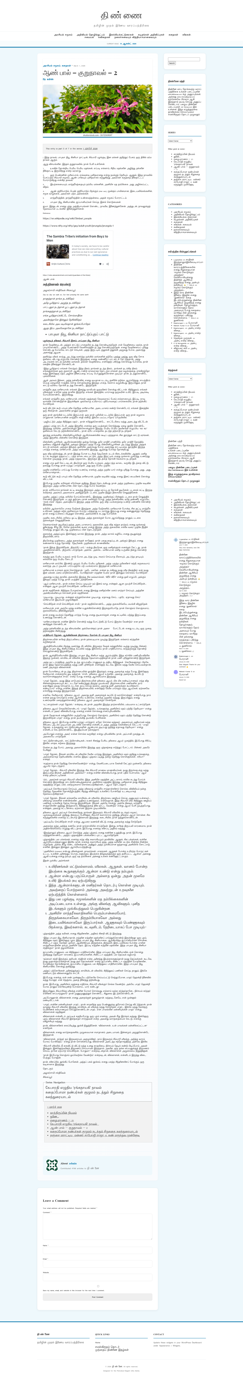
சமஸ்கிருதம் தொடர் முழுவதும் (184, 481)
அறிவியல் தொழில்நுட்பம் (91, 34)
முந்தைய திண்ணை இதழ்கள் (112, 1350)
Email (45, 1258)
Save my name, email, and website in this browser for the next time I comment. (73, 1290)
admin (50, 79)
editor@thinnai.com (175, 94)
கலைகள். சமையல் (183, 224)
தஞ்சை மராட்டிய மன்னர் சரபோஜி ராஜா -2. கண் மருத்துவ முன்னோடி (95, 1135)
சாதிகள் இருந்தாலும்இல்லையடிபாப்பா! (188, 261)
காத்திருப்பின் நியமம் (63, 1113)
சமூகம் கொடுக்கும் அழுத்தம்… (183, 289)
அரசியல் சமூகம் (63, 34)
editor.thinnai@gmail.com (186, 96)
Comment (47, 1212)
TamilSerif (178, 476)
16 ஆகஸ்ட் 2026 (128, 43)
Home (97, 1342)
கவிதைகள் (104, 37)
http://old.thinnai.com (176, 470)
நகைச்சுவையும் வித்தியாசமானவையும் (135, 37)
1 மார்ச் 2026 (90, 149)
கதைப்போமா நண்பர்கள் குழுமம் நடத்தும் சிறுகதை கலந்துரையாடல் (94, 1132)
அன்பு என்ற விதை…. (184, 340)
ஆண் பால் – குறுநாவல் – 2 (186, 168)
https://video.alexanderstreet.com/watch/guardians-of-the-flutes (66, 275)
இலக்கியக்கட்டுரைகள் (121, 34)
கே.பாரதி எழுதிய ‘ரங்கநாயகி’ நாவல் (74, 1088)
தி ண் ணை (121, 15)
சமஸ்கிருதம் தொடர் (107, 1347)
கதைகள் (173, 34)
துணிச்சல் (179, 320)
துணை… (54, 1117)
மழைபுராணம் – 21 (62, 1120)
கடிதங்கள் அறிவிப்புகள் (151, 34)
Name (46, 1245)
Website (46, 1272)
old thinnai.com (186, 107)
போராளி (192, 323)
